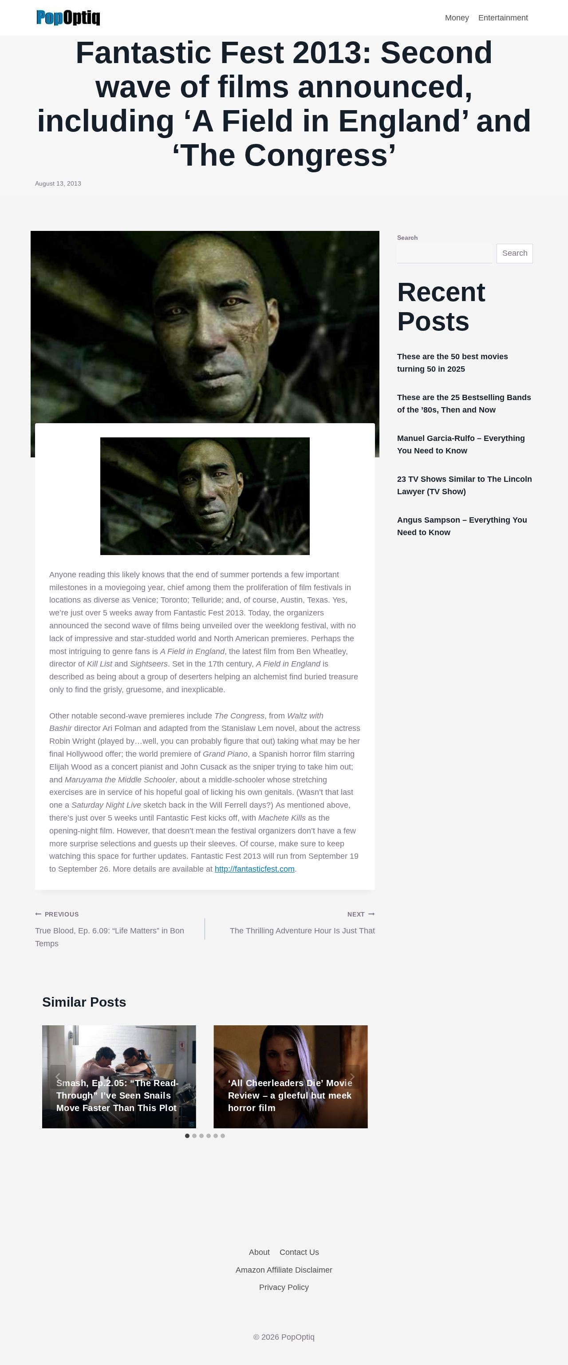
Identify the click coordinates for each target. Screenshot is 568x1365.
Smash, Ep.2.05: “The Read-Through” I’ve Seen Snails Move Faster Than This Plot (117, 1095)
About (259, 1252)
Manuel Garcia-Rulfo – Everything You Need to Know (461, 444)
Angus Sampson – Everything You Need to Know (462, 526)
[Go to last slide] (58, 1077)
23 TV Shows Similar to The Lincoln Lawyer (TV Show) (464, 485)
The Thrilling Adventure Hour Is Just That (302, 923)
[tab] (187, 1136)
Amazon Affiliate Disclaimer (284, 1270)
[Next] (352, 1077)
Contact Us (299, 1252)
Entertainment (503, 17)
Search (407, 237)
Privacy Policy (284, 1287)
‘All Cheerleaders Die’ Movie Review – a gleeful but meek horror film (290, 1095)
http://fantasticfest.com (255, 869)
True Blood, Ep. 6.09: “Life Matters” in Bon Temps (109, 929)
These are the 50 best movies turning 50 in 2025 (452, 362)
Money (457, 17)
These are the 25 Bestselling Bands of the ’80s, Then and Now (464, 403)
